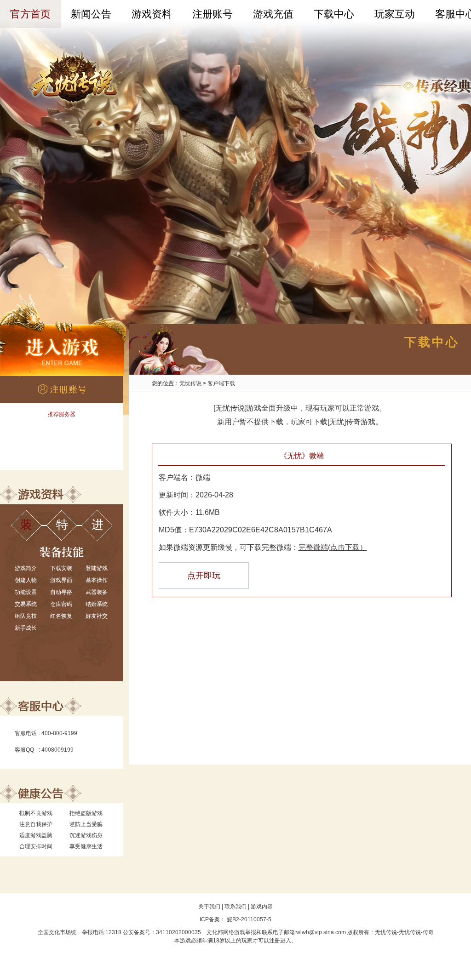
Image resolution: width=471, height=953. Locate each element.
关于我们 (209, 906)
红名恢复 (61, 616)
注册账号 (212, 14)
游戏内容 (262, 906)
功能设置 (26, 592)
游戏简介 (26, 568)
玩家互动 (394, 14)
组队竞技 (26, 616)
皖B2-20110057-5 (248, 919)
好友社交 (97, 616)
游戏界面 (61, 580)
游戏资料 (152, 14)
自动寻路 (61, 592)
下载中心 (334, 14)
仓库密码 (61, 604)
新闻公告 (91, 14)
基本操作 (97, 580)
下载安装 (61, 568)
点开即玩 (203, 575)
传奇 (428, 932)
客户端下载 (221, 383)
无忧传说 (190, 383)
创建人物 (26, 580)
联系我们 (235, 906)
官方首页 (30, 14)
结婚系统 (97, 604)
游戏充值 (273, 14)
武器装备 (97, 592)
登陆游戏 (97, 568)
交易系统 (26, 604)
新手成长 (26, 628)
